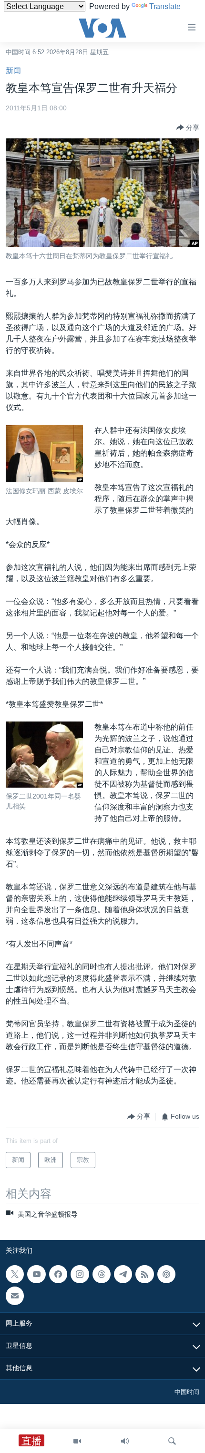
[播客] (166, 1274)
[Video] (77, 1441)
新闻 (13, 71)
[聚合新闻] (144, 1274)
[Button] (187, 127)
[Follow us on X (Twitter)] (15, 1274)
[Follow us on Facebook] (58, 1274)
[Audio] (125, 1441)
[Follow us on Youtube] (36, 1274)
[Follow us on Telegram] (123, 1274)
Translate (165, 6)
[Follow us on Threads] (101, 1274)
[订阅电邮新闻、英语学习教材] (15, 1296)
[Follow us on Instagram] (80, 1274)
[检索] (172, 1441)
